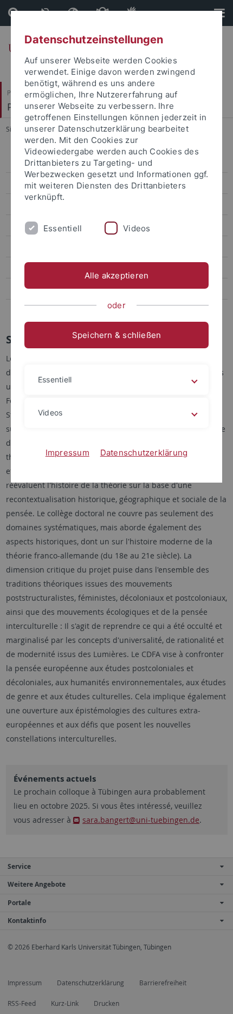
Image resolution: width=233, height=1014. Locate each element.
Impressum (67, 452)
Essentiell (62, 228)
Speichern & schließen (116, 335)
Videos (136, 228)
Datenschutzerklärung (144, 452)
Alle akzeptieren (117, 275)
